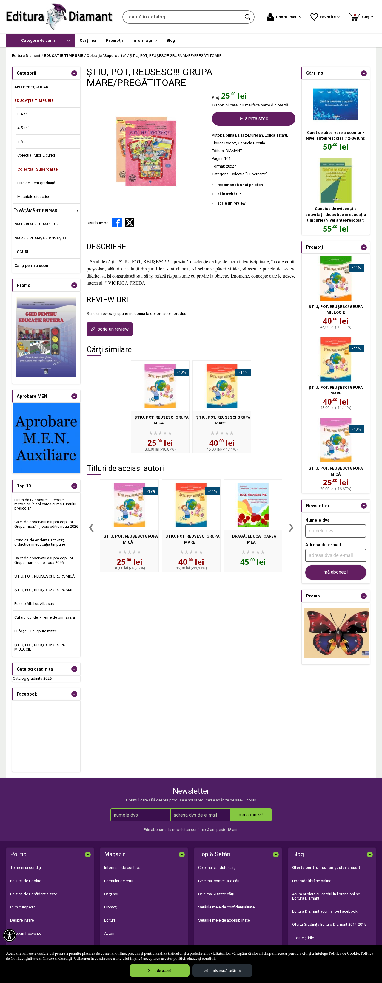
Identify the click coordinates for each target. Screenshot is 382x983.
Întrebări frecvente (25, 933)
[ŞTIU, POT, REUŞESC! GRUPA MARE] (222, 386)
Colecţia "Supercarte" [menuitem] (38, 169)
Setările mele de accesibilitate (224, 920)
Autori (109, 933)
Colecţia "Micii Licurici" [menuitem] (36, 155)
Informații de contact (122, 867)
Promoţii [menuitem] (114, 40)
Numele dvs (317, 520)
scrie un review (231, 203)
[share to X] (129, 222)
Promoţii (111, 907)
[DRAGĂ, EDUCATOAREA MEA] (253, 505)
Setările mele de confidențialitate (226, 907)
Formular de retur (118, 881)
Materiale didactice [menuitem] (33, 196)
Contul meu (287, 17)
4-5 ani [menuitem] (23, 128)
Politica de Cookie (344, 953)
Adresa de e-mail (323, 544)
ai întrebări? (229, 194)
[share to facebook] (117, 222)
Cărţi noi (111, 894)
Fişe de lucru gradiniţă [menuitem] (36, 183)
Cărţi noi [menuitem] (88, 40)
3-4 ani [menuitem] (23, 114)
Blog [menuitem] (171, 40)
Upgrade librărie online (311, 881)
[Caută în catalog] (248, 17)
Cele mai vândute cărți (217, 867)
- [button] (74, 73)
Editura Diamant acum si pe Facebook (325, 911)
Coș (362, 16)
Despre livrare (22, 920)
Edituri (109, 920)
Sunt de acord (159, 970)
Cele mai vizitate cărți (216, 894)
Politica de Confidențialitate (33, 894)
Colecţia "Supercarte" (248, 174)
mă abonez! (336, 572)
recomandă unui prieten (240, 184)
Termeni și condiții (26, 867)
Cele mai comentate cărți (219, 881)
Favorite (328, 17)
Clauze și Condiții (57, 958)
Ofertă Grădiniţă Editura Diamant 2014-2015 (329, 924)
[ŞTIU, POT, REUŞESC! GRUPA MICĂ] (160, 386)
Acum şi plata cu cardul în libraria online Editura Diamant (326, 896)
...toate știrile (303, 938)
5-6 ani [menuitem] (23, 141)
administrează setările (222, 970)
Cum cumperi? (22, 907)
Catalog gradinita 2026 (32, 678)
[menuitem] (40, 40)
